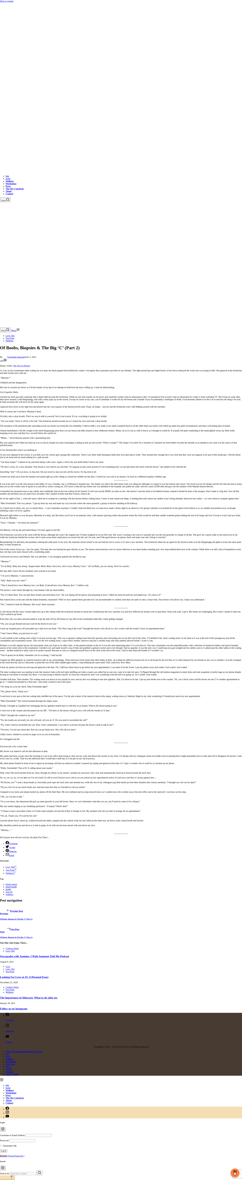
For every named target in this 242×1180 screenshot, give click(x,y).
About (9, 191)
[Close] (3, 1129)
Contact (9, 194)
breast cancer (11, 884)
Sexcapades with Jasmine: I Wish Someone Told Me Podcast (34, 956)
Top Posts (10, 338)
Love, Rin (10, 336)
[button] (15, 330)
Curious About (12, 948)
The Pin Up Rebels (21, 366)
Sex (7, 176)
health (8, 889)
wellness (9, 894)
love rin (9, 892)
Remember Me (10, 1146)
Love (8, 178)
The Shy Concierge (15, 189)
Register (3, 1156)
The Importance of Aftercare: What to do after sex (28, 997)
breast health (11, 887)
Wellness (10, 181)
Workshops (11, 183)
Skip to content (6, 1)
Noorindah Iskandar (16, 357)
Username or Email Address (12, 1135)
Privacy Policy (12, 1074)
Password (4, 1140)
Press (8, 186)
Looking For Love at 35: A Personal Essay (24, 977)
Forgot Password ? (16, 1156)
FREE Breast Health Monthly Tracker (24, 1051)
